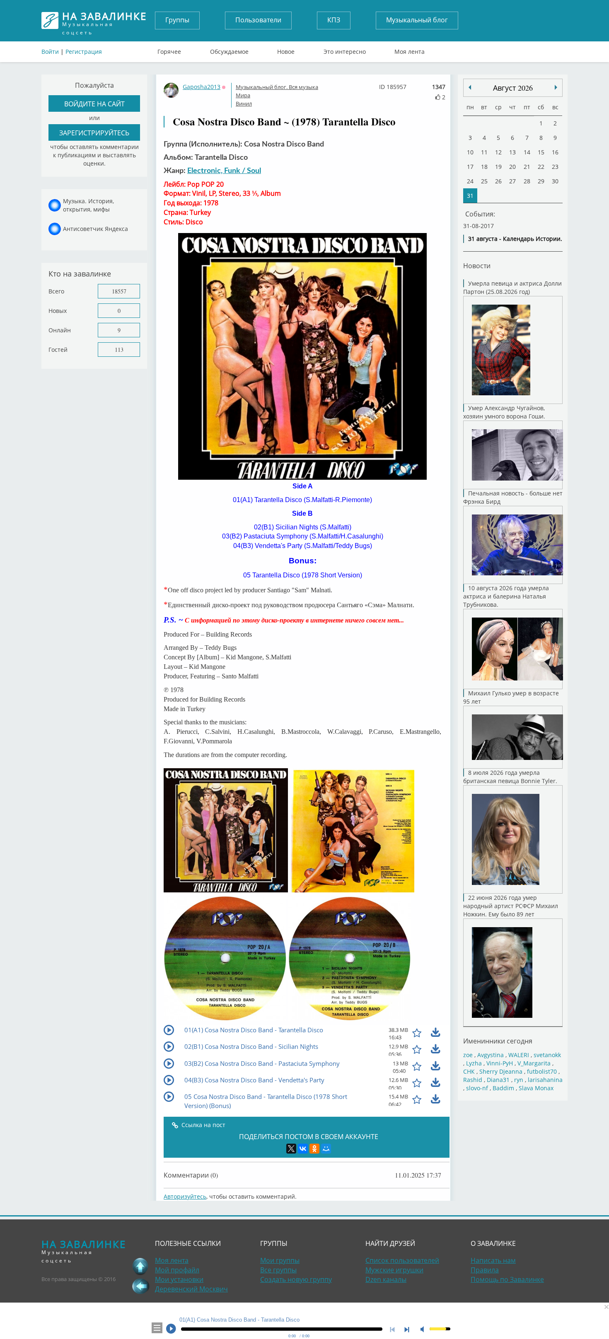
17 (470, 167)
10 (470, 152)
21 (527, 167)
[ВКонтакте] (303, 1149)
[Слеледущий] (469, 87)
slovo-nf (477, 1088)
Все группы (278, 1269)
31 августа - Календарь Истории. (515, 239)
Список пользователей (402, 1260)
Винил (244, 103)
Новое (286, 50)
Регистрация (83, 51)
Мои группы (280, 1260)
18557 (119, 291)
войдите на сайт (94, 103)
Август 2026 (513, 88)
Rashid (472, 1080)
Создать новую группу (296, 1279)
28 (527, 181)
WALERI (518, 1055)
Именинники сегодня (497, 1040)
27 (512, 181)
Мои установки (179, 1279)
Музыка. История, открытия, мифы (88, 205)
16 (555, 152)
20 (512, 167)
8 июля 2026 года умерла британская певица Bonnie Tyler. (510, 777)
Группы (177, 19)
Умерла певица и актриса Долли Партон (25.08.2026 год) (512, 287)
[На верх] (140, 1266)
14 (527, 152)
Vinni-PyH (499, 1063)
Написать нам (493, 1260)
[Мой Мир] (326, 1149)
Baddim (503, 1088)
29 (541, 181)
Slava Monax (536, 1088)
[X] (291, 1149)
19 (498, 167)
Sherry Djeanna (500, 1071)
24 (470, 181)
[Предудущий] (556, 87)
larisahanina (545, 1080)
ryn (518, 1080)
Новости (477, 265)
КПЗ (333, 19)
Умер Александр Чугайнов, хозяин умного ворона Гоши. (504, 412)
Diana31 (498, 1080)
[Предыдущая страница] (140, 1286)
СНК (469, 1071)
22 (541, 167)
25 (484, 181)
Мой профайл (177, 1269)
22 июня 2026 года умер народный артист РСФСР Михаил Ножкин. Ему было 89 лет (510, 906)
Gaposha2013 (201, 87)
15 (541, 152)
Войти (50, 51)
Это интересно (345, 50)
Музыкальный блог (417, 19)
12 (498, 152)
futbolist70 (542, 1071)
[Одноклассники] (314, 1149)
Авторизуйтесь (185, 1196)
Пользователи (258, 19)
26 (498, 181)
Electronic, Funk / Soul (224, 171)
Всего (56, 291)
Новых (57, 311)
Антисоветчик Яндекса (95, 229)
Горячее (169, 50)
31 (470, 196)
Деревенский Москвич (191, 1288)
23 (555, 167)
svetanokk (547, 1055)
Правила (485, 1269)
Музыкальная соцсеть (104, 20)
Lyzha (474, 1063)
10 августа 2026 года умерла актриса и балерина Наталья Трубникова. (506, 596)
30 (555, 181)
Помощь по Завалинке (507, 1279)
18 (484, 167)
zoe (468, 1055)
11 (484, 152)
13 (512, 152)
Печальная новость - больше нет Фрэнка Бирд (513, 497)
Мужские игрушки (394, 1269)
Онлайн (59, 330)
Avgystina (490, 1055)
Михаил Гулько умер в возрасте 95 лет (511, 697)
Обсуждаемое (229, 50)
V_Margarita (534, 1063)
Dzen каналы (385, 1279)
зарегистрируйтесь (94, 132)
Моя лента (409, 50)
